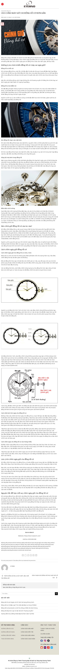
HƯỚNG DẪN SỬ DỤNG (8, 632)
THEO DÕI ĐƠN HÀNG (7, 638)
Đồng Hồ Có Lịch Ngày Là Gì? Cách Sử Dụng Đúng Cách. (17, 602)
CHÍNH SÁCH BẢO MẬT (27, 628)
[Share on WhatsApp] (23, 555)
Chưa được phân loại (6, 11)
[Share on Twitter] (28, 555)
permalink (32, 560)
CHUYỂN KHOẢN (45, 634)
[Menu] (2, 4)
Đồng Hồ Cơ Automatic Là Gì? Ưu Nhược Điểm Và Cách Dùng (19, 608)
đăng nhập (12, 587)
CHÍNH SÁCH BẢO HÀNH (28, 635)
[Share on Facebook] (25, 555)
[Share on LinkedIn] (36, 555)
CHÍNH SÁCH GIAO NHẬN (28, 638)
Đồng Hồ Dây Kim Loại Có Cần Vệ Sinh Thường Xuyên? (17, 611)
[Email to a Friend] (31, 555)
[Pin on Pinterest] (33, 555)
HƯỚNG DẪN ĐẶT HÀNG (8, 635)
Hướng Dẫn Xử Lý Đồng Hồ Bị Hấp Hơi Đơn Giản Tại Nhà (17, 613)
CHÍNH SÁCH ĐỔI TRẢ (27, 632)
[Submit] (56, 593)
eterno (18, 17)
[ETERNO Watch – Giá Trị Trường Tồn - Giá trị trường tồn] (29, 4)
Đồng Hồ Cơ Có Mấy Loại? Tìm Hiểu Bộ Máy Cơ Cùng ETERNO (18, 605)
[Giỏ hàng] (57, 4)
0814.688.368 (31, 664)
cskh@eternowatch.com (31, 666)
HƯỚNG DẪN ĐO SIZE (7, 628)
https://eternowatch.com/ (32, 536)
